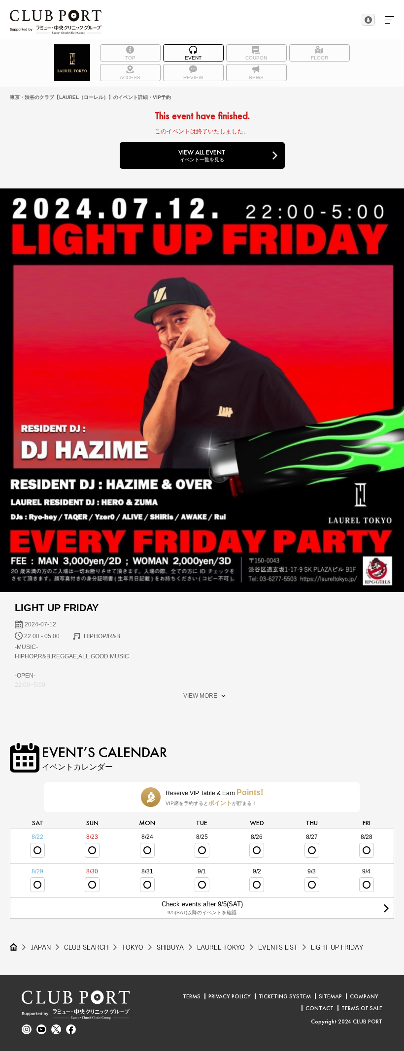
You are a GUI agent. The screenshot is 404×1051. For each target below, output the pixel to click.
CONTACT (319, 1008)
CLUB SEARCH (86, 947)
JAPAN (41, 947)
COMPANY (364, 996)
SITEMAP (330, 996)
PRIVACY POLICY (229, 996)
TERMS (192, 996)
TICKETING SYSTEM (285, 996)
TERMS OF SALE (361, 1008)
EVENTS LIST (278, 947)
